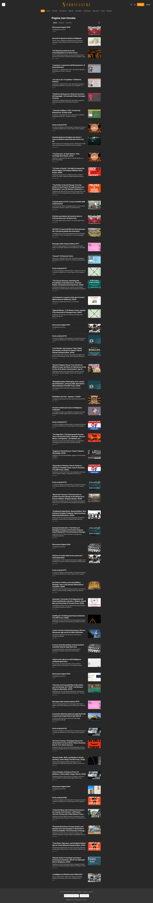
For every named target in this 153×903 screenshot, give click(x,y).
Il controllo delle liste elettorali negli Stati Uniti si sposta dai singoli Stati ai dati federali (69, 715)
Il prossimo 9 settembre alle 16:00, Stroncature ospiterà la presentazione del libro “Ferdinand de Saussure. (68, 101)
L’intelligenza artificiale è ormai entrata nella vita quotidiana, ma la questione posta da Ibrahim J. (68, 606)
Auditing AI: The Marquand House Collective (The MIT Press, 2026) (68, 617)
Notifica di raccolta (88, 891)
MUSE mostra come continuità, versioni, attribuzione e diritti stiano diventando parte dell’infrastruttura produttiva (68, 144)
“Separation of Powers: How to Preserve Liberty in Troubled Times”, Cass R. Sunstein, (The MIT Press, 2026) (68, 468)
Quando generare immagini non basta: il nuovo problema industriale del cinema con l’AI (68, 139)
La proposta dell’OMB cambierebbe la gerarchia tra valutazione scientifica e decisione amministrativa (66, 650)
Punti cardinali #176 (59, 125)
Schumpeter (78, 11)
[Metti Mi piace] (53, 46)
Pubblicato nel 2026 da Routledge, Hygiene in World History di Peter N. (68, 456)
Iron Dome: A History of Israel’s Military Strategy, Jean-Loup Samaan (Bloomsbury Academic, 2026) (67, 585)
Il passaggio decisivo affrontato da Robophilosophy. (66, 388)
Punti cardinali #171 (59, 570)
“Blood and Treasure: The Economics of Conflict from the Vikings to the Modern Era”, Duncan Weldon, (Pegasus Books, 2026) (68, 497)
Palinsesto (109, 11)
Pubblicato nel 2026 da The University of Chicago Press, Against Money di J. (67, 315)
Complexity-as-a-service (58, 29)
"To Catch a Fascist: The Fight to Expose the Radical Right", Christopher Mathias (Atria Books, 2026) (68, 170)
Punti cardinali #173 (59, 422)
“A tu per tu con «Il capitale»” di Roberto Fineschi (66, 81)
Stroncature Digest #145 (61, 674)
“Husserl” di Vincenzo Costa (62, 256)
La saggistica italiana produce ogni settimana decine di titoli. (68, 399)
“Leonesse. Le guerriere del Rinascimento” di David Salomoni (68, 66)
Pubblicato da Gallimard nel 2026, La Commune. (65, 301)
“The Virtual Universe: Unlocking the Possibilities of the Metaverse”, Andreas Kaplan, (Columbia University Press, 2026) (68, 283)
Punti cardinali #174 (59, 336)
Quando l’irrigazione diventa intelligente (67, 38)
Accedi (148, 4)
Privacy (73, 891)
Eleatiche (71, 11)
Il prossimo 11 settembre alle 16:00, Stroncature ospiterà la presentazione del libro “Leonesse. (68, 70)
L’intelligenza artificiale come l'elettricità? (67, 874)
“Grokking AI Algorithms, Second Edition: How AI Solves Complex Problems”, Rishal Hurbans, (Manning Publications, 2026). (69, 513)
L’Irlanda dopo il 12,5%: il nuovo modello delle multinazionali (68, 203)
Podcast (48, 11)
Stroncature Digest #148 (61, 27)
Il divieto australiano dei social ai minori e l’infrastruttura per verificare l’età (67, 217)
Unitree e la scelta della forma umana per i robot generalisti (67, 557)
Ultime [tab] (55, 22)
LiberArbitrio (96, 11)
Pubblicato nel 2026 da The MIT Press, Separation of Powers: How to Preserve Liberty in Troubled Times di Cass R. (69, 472)
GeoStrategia (87, 11)
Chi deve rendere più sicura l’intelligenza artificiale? (67, 409)
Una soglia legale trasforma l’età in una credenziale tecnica (68, 220)
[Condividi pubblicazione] (134, 4)
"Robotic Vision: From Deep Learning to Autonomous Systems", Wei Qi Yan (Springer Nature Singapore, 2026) (68, 860)
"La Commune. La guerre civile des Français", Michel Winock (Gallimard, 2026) (68, 298)
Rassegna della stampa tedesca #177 (65, 244)
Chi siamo (54, 11)
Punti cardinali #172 (59, 482)
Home (42, 11)
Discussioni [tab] (69, 22)
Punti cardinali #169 (59, 798)
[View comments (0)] (64, 46)
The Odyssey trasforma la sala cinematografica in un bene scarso (65, 52)
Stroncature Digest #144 (61, 786)
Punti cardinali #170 (59, 728)
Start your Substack (72, 895)
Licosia (103, 11)
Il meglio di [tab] (61, 22)
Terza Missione (63, 11)
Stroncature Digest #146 (61, 544)
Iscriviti (140, 4)
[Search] (131, 4)
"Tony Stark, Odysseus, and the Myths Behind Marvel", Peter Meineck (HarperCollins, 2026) (69, 844)
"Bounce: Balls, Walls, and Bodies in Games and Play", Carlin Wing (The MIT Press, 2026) (68, 758)
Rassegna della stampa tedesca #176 (65, 702)
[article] (76, 30)
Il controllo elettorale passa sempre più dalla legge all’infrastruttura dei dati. (66, 719)
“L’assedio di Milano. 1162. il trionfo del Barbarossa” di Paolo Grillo (66, 111)
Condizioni (79, 891)
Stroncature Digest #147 (61, 325)
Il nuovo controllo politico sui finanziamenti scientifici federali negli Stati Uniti (68, 646)
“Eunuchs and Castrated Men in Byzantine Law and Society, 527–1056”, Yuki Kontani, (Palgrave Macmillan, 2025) (67, 687)
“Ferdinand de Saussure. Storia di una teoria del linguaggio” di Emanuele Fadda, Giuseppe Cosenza (68, 96)
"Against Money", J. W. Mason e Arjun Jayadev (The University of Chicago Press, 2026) (69, 311)
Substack (68, 899)
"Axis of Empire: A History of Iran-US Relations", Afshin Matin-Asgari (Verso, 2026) (69, 773)
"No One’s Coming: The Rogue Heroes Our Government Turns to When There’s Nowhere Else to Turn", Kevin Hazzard (69, 743)
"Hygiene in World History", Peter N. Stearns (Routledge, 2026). (68, 452)
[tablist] (62, 22)
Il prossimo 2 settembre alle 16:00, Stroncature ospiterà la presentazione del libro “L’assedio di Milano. (68, 115)
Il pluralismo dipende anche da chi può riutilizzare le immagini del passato (66, 635)
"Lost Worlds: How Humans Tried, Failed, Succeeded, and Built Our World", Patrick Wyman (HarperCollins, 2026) (67, 350)
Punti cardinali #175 (59, 268)
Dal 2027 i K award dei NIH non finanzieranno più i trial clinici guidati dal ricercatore (68, 230)
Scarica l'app (84, 895)
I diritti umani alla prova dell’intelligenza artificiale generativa (66, 660)
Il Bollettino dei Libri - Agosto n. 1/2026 (66, 397)
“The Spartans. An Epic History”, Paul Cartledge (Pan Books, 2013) (65, 155)
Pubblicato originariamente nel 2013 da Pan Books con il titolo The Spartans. (68, 158)
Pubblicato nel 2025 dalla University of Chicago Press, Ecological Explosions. (67, 535)
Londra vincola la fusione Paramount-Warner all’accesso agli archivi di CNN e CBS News (68, 631)
